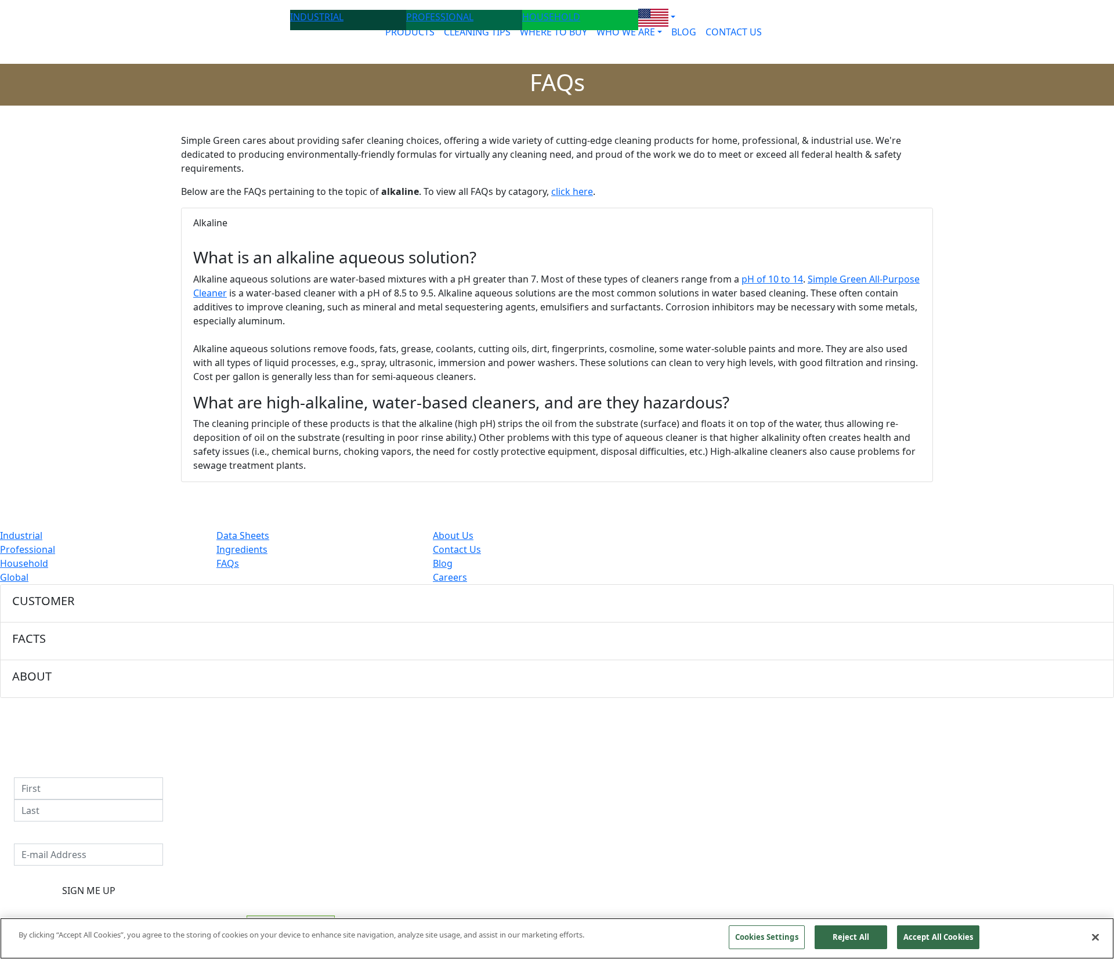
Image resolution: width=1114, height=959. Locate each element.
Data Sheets (242, 535)
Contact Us (457, 549)
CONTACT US (734, 32)
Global (14, 577)
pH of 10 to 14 (772, 279)
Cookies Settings (766, 937)
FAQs (227, 563)
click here (572, 191)
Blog (443, 563)
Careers (450, 577)
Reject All (851, 937)
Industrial (21, 535)
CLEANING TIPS (477, 32)
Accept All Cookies (938, 937)
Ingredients (241, 549)
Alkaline (210, 222)
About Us (453, 535)
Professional (27, 549)
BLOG (683, 32)
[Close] (1095, 937)
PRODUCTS (410, 32)
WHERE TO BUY (553, 32)
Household (24, 563)
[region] (557, 938)
